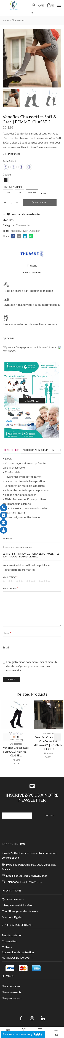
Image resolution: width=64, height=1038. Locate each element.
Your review (10, 588)
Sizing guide (13, 153)
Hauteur (7, 186)
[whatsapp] (30, 236)
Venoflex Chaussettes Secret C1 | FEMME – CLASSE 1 (16, 751)
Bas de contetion (12, 935)
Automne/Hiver (19, 230)
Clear (44, 193)
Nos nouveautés (11, 992)
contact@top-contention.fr (30, 875)
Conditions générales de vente (20, 911)
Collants (7, 947)
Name (7, 633)
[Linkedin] (43, 1018)
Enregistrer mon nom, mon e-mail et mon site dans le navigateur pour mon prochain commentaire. (32, 666)
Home (6, 20)
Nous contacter (11, 986)
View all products (32, 272)
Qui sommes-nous (13, 899)
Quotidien (34, 230)
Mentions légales (12, 917)
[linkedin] (25, 236)
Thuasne (15, 759)
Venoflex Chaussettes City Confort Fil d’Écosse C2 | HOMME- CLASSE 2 (48, 743)
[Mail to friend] (19, 236)
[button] (7, 59)
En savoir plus (32, 401)
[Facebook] (13, 236)
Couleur (7, 174)
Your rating (10, 576)
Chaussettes (18, 20)
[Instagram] (32, 1018)
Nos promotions (12, 998)
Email (6, 647)
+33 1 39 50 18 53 (31, 881)
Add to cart (41, 202)
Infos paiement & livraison (17, 905)
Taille (6, 161)
